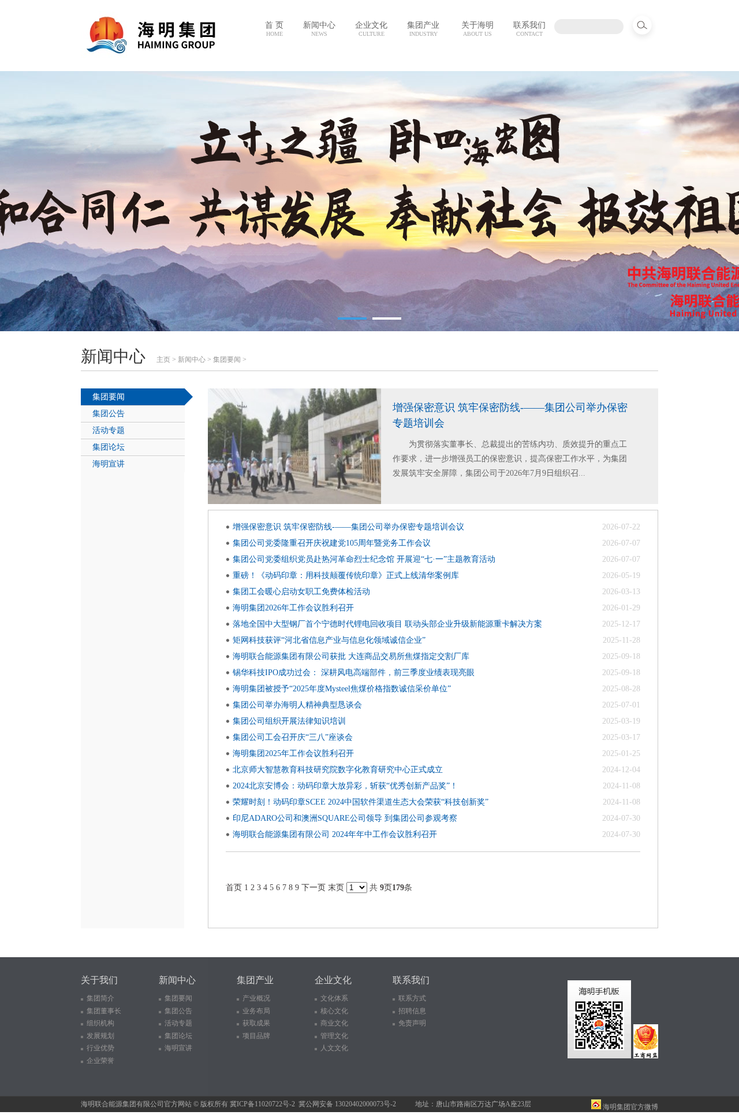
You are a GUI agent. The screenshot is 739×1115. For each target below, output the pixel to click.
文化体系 (334, 998)
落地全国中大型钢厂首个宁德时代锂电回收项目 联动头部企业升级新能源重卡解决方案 (387, 624)
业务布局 (256, 1011)
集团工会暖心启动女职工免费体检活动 (301, 591)
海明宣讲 (108, 464)
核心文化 (334, 1011)
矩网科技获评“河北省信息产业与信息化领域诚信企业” (329, 640)
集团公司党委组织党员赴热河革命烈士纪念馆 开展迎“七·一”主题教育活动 (364, 559)
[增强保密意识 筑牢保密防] (294, 502)
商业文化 (334, 1023)
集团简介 (100, 998)
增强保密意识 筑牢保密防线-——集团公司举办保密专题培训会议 (348, 527)
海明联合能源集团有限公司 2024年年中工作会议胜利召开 (335, 834)
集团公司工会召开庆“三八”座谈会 (293, 737)
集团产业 (423, 29)
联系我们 (529, 29)
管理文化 (334, 1036)
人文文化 (334, 1048)
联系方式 (412, 998)
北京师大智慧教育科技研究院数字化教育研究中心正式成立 (338, 769)
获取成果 (256, 1023)
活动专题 (108, 430)
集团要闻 (227, 359)
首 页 (274, 29)
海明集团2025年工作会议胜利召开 (293, 753)
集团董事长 (104, 1011)
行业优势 (100, 1048)
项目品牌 (256, 1036)
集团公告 (108, 413)
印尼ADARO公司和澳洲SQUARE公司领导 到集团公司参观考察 (345, 818)
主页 (163, 359)
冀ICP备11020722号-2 (262, 1104)
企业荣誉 (100, 1061)
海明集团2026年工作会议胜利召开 (293, 607)
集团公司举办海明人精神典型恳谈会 (297, 705)
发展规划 (100, 1036)
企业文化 (371, 29)
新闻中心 (319, 29)
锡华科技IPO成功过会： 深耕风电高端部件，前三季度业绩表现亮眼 (354, 672)
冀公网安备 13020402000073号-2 (347, 1104)
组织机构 (100, 1023)
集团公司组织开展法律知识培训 (289, 721)
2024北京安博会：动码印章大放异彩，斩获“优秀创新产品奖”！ (345, 785)
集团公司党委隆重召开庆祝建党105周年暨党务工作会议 (332, 543)
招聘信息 (412, 1011)
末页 (336, 887)
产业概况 (256, 998)
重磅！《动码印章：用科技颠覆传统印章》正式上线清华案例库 (346, 575)
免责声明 (412, 1023)
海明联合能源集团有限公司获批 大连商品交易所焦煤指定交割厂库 (351, 656)
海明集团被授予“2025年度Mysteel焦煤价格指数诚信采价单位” (342, 688)
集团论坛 (108, 447)
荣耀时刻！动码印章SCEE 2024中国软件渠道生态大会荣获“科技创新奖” (360, 802)
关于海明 (477, 29)
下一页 (313, 887)
